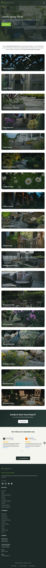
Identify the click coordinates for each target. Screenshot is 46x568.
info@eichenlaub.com (5, 555)
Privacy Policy (13, 565)
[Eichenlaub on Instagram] (5, 483)
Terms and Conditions (23, 565)
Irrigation (3, 503)
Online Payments (4, 530)
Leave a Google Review (23, 458)
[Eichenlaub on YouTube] (11, 483)
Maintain (3, 497)
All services (3, 490)
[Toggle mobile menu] (43, 2)
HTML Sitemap (32, 565)
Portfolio (3, 521)
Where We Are (4, 515)
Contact (3, 532)
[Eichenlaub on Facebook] (2, 483)
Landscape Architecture (6, 495)
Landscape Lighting (5, 505)
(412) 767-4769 (4, 551)
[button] (23, 62)
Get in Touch (6, 24)
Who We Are (4, 513)
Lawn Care (3, 499)
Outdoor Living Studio (5, 507)
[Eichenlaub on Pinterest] (8, 483)
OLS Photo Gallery (5, 524)
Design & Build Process (6, 520)
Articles (3, 526)
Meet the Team (4, 517)
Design (2, 492)
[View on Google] (4, 439)
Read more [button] (5, 447)
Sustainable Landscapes (6, 501)
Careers (3, 528)
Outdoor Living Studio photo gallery (31, 49)
